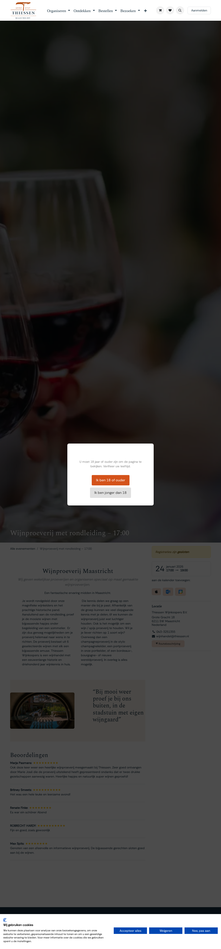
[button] (180, 10)
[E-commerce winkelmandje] (160, 10)
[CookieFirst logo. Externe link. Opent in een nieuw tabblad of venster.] (4, 920)
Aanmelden (199, 10)
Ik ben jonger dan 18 (110, 492)
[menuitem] (58, 10)
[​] (170, 10)
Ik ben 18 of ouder (110, 480)
